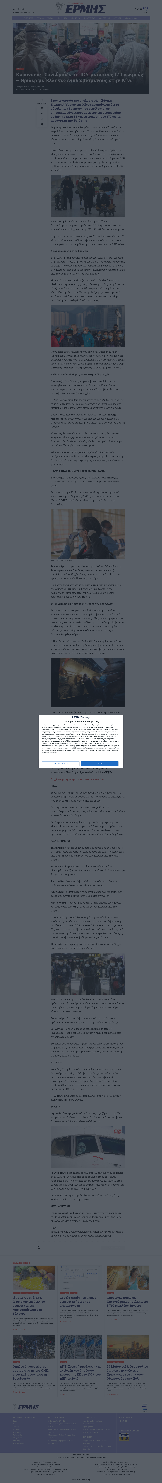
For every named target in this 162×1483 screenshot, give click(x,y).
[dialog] (81, 741)
